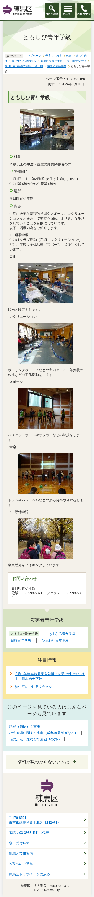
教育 (69, 55)
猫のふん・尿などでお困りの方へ (35, 739)
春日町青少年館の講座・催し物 (24, 66)
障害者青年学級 (56, 66)
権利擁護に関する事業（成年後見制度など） (43, 733)
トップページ (33, 55)
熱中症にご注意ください (33, 687)
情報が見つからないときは (44, 762)
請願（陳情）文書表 (24, 726)
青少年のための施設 (24, 61)
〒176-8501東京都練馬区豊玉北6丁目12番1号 (35, 820)
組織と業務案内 (21, 853)
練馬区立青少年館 (52, 61)
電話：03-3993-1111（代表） (30, 832)
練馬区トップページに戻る (29, 874)
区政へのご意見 (21, 864)
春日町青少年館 (76, 61)
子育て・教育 (53, 55)
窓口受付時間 (19, 843)
